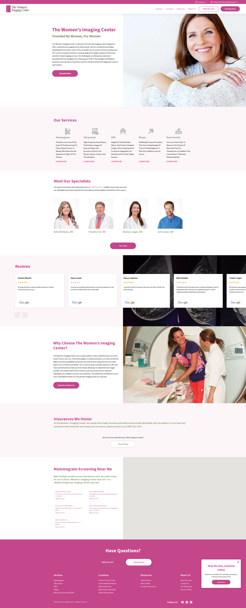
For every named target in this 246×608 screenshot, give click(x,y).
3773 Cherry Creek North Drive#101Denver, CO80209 (68, 495)
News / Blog (145, 583)
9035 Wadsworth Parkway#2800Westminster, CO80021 (103, 495)
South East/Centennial (64, 506)
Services (58, 575)
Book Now (221, 582)
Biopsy (56, 589)
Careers (201, 2)
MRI (55, 586)
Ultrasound (58, 583)
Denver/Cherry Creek (63, 491)
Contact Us (184, 583)
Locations (103, 575)
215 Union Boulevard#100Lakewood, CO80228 (67, 523)
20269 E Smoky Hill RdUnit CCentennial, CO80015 (68, 509)
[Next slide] (25, 315)
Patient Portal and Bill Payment (225, 2)
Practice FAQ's (186, 589)
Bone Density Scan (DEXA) (64, 593)
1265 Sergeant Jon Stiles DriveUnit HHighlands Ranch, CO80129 (103, 509)
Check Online (123, 444)
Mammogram (59, 580)
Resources (146, 575)
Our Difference (186, 586)
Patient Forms (146, 580)
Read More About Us (66, 385)
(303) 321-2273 (209, 9)
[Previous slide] (17, 315)
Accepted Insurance (148, 586)
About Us (185, 575)
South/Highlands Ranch (98, 506)
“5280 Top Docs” (97, 187)
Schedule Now (230, 9)
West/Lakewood (61, 520)
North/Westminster (96, 491)
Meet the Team (186, 580)
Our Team (123, 246)
